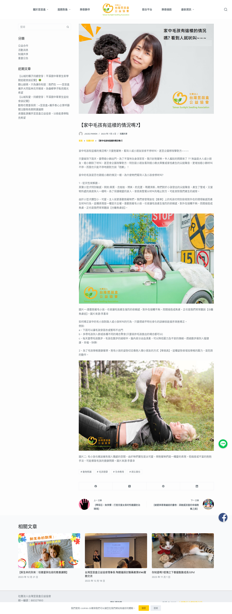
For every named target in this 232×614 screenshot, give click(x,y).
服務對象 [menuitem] (63, 9)
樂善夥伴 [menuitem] (85, 9)
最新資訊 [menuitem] (186, 9)
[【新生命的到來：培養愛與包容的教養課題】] (49, 550)
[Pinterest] (163, 486)
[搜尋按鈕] (68, 27)
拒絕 (156, 608)
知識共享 (123, 134)
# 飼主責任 (134, 471)
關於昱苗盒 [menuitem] (39, 9)
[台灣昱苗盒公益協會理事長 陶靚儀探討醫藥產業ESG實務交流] (116, 550)
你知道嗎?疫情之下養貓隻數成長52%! (173, 572)
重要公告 (23, 58)
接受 (144, 608)
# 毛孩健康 (102, 471)
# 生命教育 (118, 471)
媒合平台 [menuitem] (147, 9)
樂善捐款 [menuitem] (167, 9)
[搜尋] (225, 9)
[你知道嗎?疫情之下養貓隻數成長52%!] (183, 550)
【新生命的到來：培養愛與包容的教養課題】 (43, 572)
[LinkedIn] (197, 486)
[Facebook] (96, 486)
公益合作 (23, 45)
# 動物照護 (86, 471)
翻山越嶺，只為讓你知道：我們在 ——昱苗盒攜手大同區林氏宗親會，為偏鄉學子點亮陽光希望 (43, 88)
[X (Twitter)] (129, 486)
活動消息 (23, 49)
